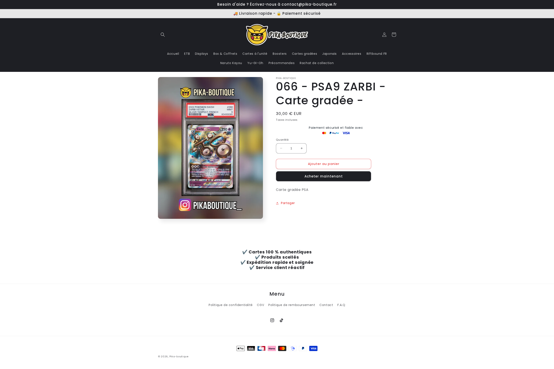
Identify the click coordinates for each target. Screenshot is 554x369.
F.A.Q (341, 305)
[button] (162, 34)
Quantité (282, 140)
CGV (260, 305)
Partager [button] (288, 203)
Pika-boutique (178, 356)
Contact (326, 305)
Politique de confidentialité (231, 305)
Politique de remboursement (291, 305)
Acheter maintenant (323, 176)
